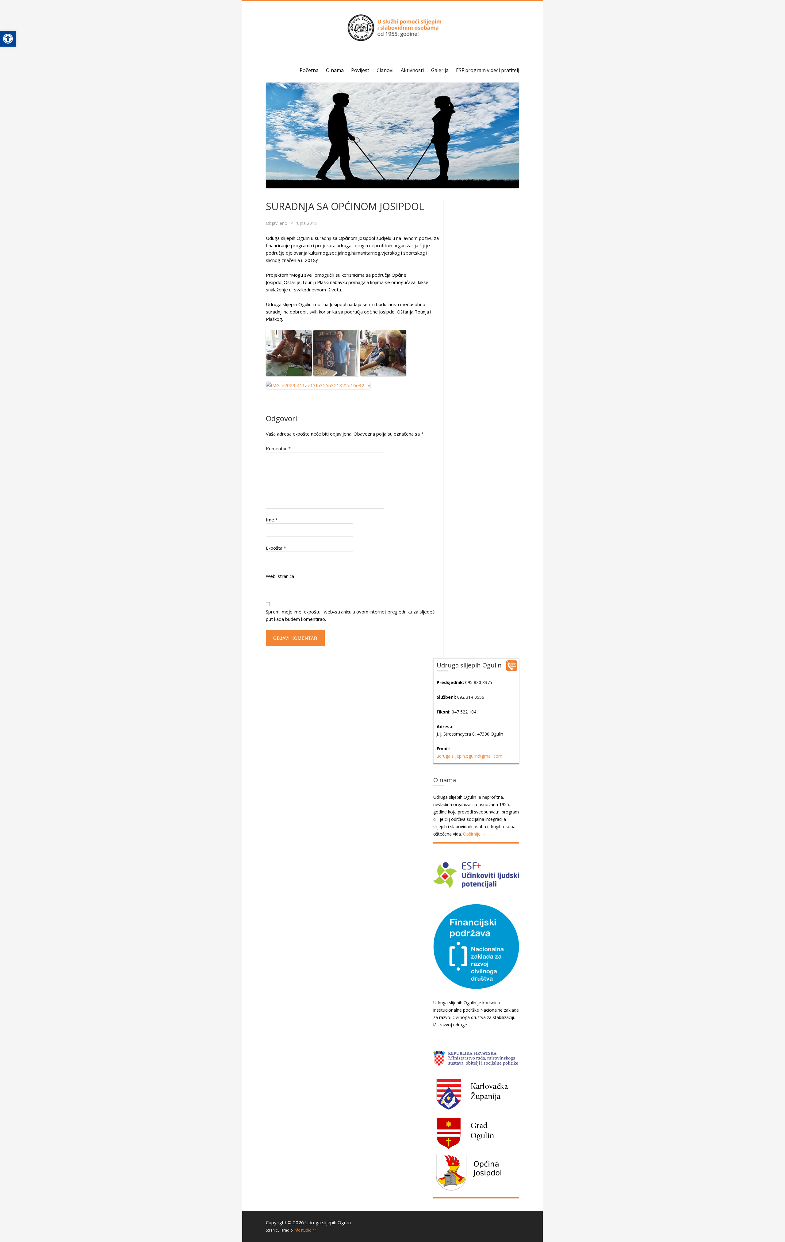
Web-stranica (280, 576)
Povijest (360, 70)
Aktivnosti (412, 70)
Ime (272, 520)
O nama (335, 70)
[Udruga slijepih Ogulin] (392, 38)
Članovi (385, 70)
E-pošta (276, 548)
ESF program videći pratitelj (487, 70)
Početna (309, 70)
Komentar (278, 448)
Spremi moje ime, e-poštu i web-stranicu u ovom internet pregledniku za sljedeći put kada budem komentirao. (350, 615)
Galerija (440, 70)
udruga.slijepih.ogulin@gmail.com (469, 756)
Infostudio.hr (305, 1230)
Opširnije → (474, 834)
